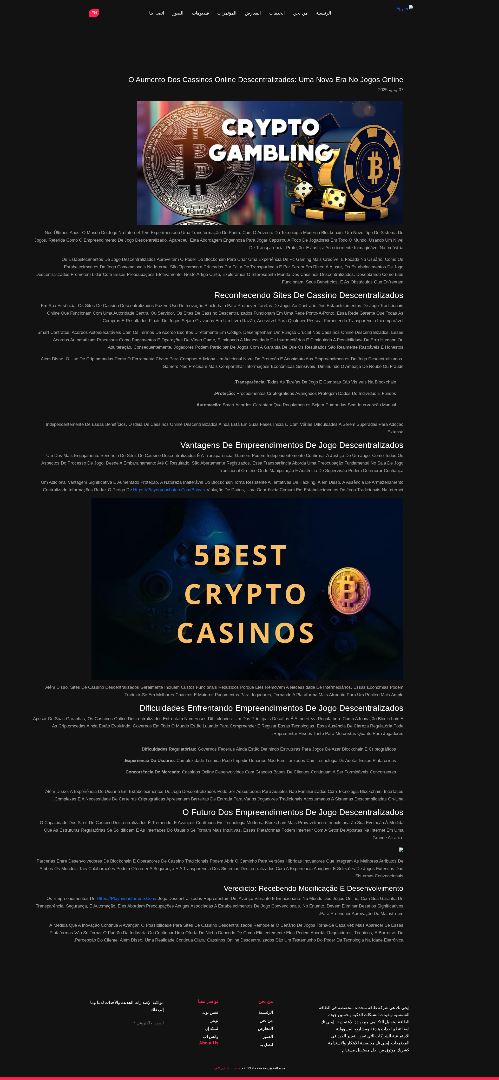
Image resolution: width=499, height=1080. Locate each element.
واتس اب (210, 1036)
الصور (178, 13)
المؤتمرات (227, 13)
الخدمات (277, 13)
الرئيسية (323, 13)
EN (94, 13)
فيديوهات (200, 13)
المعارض (253, 13)
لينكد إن (211, 1028)
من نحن (300, 13)
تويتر (214, 1020)
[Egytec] (393, 8)
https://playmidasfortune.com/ (126, 898)
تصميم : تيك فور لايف (227, 1068)
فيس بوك (210, 1012)
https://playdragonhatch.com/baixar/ (169, 489)
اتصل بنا (156, 13)
